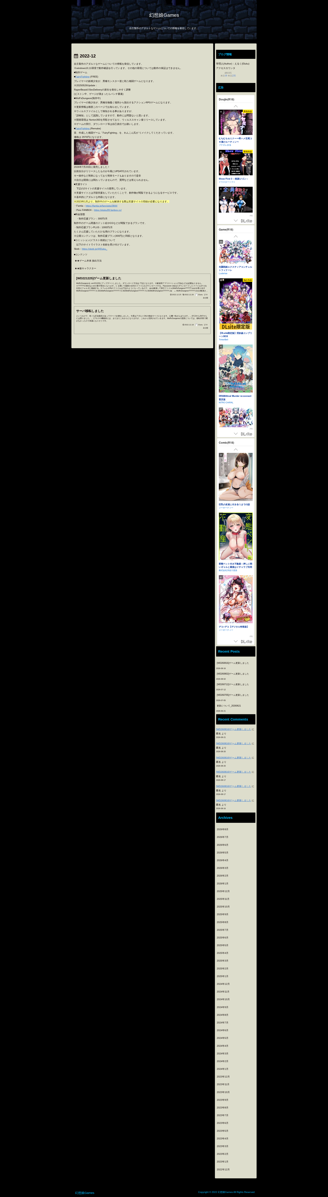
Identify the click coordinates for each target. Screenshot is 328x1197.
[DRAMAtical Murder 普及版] (236, 339)
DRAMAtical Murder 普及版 (233, 366)
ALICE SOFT (225, 426)
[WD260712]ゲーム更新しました (233, 684)
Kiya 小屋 (223, 141)
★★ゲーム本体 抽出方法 (88, 260)
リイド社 (223, 633)
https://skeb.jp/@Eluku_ (94, 248)
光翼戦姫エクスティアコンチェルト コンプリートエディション (235, 270)
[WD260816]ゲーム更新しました (233, 663)
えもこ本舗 (224, 182)
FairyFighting (82, 76)
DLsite (247, 221)
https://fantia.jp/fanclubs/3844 (101, 205)
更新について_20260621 (229, 705)
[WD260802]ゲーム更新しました (233, 673)
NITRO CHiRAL (226, 369)
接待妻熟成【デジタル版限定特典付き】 (235, 628)
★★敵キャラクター (85, 268)
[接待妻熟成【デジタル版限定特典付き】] (236, 600)
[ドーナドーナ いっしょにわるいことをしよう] (236, 396)
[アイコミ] (236, 292)
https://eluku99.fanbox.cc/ (108, 210)
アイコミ (223, 307)
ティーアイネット (227, 570)
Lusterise (223, 274)
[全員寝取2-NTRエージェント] (236, 123)
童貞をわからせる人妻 (230, 567)
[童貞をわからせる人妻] (236, 540)
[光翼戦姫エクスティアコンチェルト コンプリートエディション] (236, 253)
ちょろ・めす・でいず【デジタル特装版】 (235, 506)
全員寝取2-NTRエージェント (233, 138)
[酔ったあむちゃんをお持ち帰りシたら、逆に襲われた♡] (236, 160)
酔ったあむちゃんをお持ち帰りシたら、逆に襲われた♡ (235, 177)
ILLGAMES (224, 310)
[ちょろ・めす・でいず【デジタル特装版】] (236, 477)
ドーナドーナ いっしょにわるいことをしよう (235, 421)
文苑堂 (222, 510)
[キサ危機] (236, 200)
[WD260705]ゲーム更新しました (233, 695)
